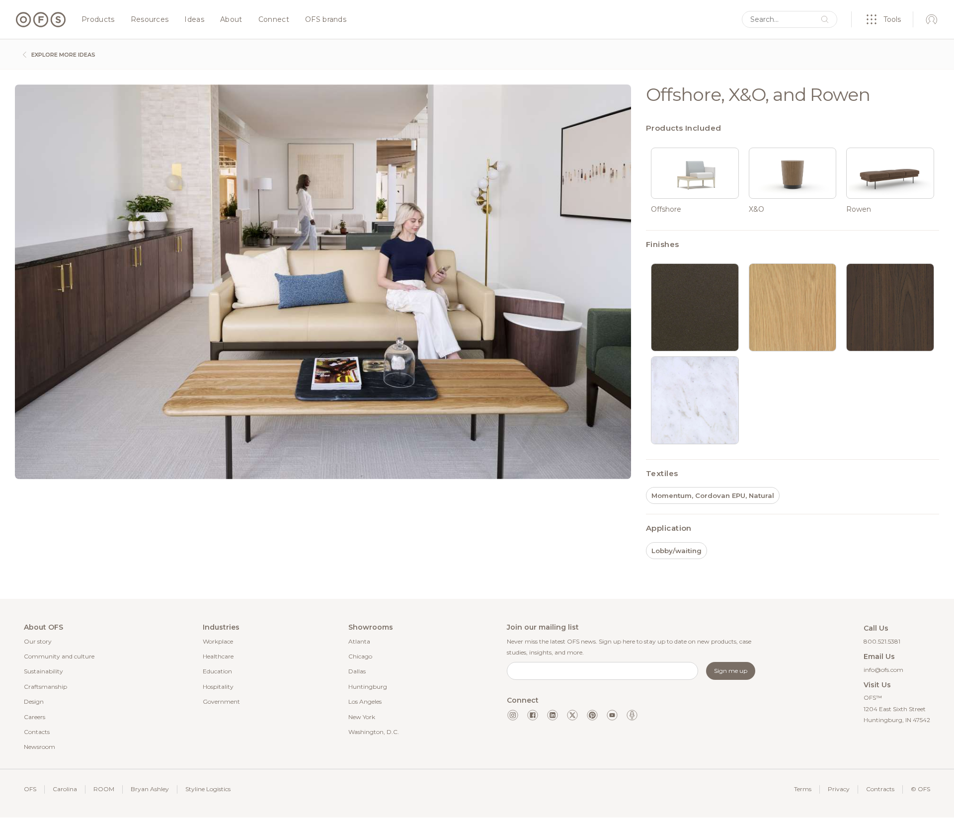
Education (217, 671)
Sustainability (43, 671)
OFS (30, 789)
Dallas (357, 671)
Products (98, 20)
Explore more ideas (62, 54)
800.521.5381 (882, 641)
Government (221, 701)
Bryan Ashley (150, 789)
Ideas (194, 20)
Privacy (839, 789)
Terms (802, 789)
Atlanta (359, 641)
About (231, 20)
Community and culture (59, 656)
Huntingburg (367, 686)
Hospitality (218, 686)
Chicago (360, 656)
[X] (572, 715)
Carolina (65, 789)
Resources (150, 20)
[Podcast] (632, 715)
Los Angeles (365, 701)
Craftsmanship (45, 686)
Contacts (37, 732)
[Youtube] (612, 715)
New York (361, 717)
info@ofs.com (883, 669)
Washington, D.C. (373, 732)
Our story (38, 641)
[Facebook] (533, 715)
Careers (34, 717)
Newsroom (39, 746)
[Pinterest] (592, 715)
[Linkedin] (552, 715)
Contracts (880, 789)
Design (34, 701)
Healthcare (218, 656)
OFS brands (325, 20)
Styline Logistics (208, 789)
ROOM (103, 789)
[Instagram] (513, 715)
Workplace (218, 641)
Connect (273, 20)
